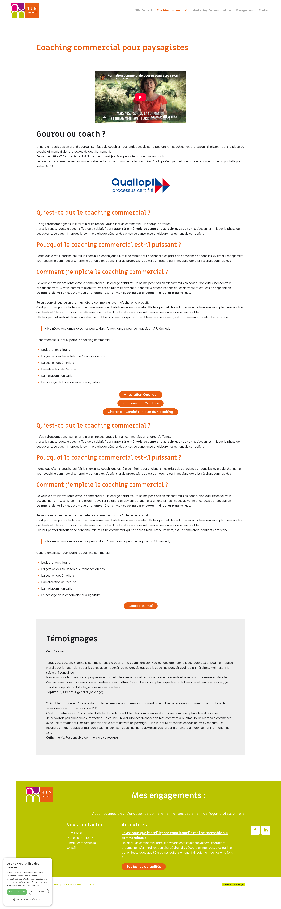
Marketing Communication (211, 10)
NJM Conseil (143, 10)
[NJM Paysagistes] (25, 10)
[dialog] (27, 882)
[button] (28, 900)
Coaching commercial (172, 10)
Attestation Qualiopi (140, 394)
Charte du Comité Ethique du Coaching (140, 411)
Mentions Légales (72, 884)
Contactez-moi (140, 606)
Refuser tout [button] (39, 891)
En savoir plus (33, 885)
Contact (264, 10)
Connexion (91, 884)
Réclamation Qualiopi (140, 403)
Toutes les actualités (144, 866)
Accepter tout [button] (17, 891)
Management (245, 10)
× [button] (48, 861)
